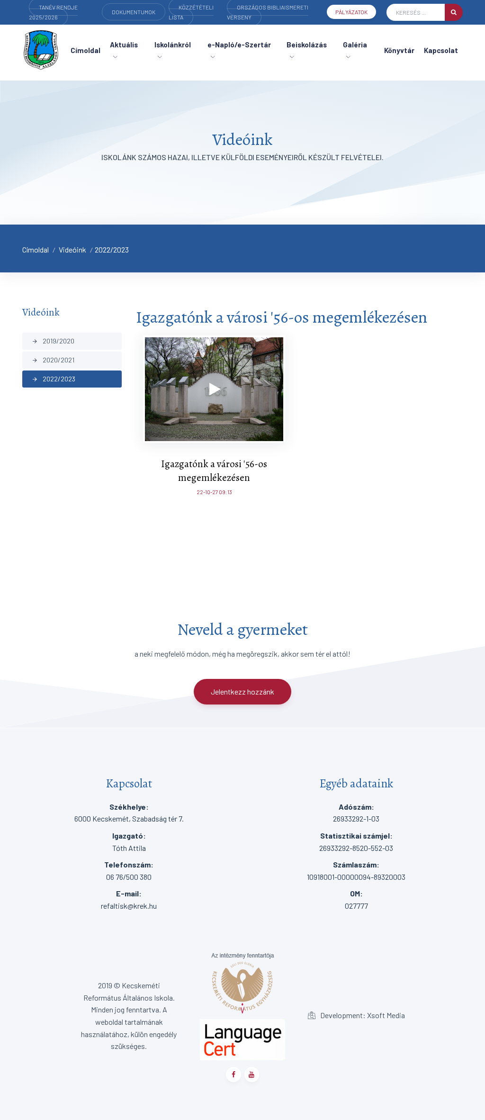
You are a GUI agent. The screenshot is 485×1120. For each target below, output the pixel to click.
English (51, 26)
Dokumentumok (133, 12)
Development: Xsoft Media (362, 1015)
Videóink (72, 249)
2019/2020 (53, 341)
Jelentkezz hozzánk (242, 691)
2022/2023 (112, 249)
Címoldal (35, 249)
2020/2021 (53, 360)
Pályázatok (351, 12)
